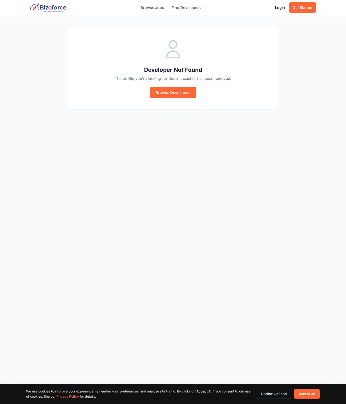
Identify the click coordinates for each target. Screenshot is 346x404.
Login (280, 7)
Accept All (307, 394)
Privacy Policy (67, 396)
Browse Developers (173, 92)
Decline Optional (274, 394)
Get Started (302, 7)
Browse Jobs (152, 7)
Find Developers (186, 7)
